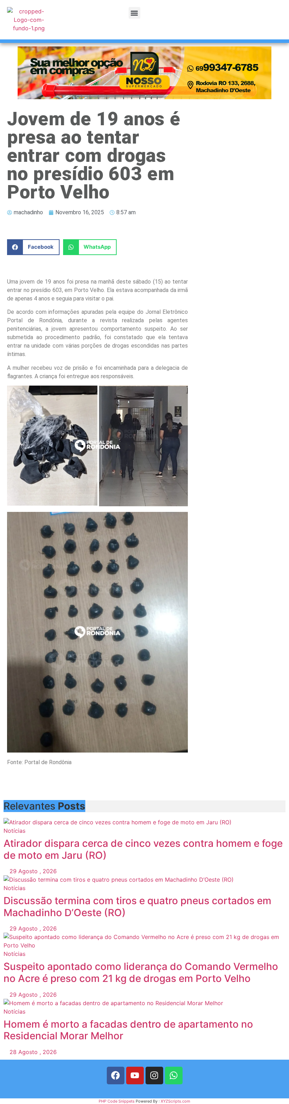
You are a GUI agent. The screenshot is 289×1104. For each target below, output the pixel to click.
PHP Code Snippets (117, 1101)
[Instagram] (154, 1075)
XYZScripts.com (175, 1101)
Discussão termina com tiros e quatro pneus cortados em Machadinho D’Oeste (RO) (137, 907)
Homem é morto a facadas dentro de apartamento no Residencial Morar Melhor (128, 1030)
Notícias (14, 830)
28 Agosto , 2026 (32, 1051)
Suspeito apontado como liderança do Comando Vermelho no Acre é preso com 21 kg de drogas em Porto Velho (141, 972)
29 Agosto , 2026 (32, 871)
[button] (134, 13)
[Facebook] (115, 1075)
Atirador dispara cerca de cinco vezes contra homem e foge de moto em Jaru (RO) (143, 849)
